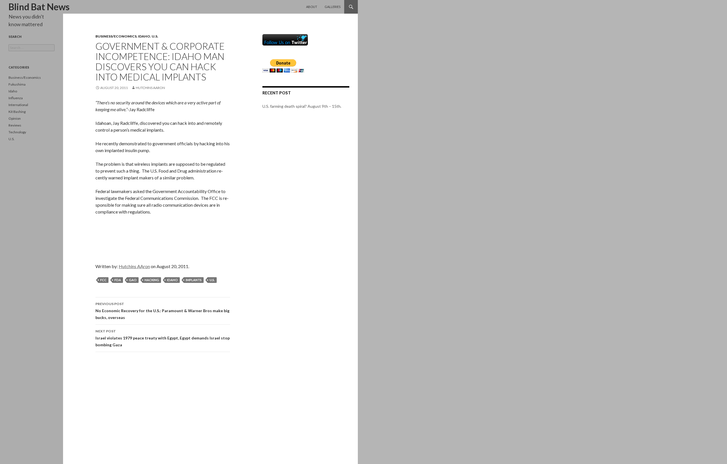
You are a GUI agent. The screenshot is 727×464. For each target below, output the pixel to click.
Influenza (16, 98)
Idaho (144, 36)
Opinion (15, 118)
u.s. (212, 280)
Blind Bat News (39, 6)
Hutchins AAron (150, 88)
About (311, 7)
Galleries (332, 7)
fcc (103, 280)
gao (133, 280)
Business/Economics (116, 36)
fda (117, 280)
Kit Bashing (17, 111)
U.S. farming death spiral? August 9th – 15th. (301, 106)
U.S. (155, 36)
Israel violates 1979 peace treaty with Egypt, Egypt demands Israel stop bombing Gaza (162, 338)
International (18, 105)
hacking (152, 280)
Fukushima (17, 84)
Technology (17, 132)
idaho (172, 280)
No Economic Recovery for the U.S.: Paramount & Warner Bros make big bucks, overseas (162, 311)
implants (194, 280)
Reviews (15, 125)
